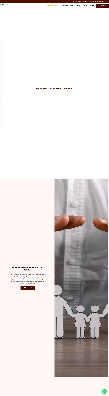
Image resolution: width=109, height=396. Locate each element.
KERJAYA (91, 6)
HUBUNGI (102, 6)
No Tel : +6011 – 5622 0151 (99, 1)
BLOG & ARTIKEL (82, 6)
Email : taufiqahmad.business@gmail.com (81, 1)
